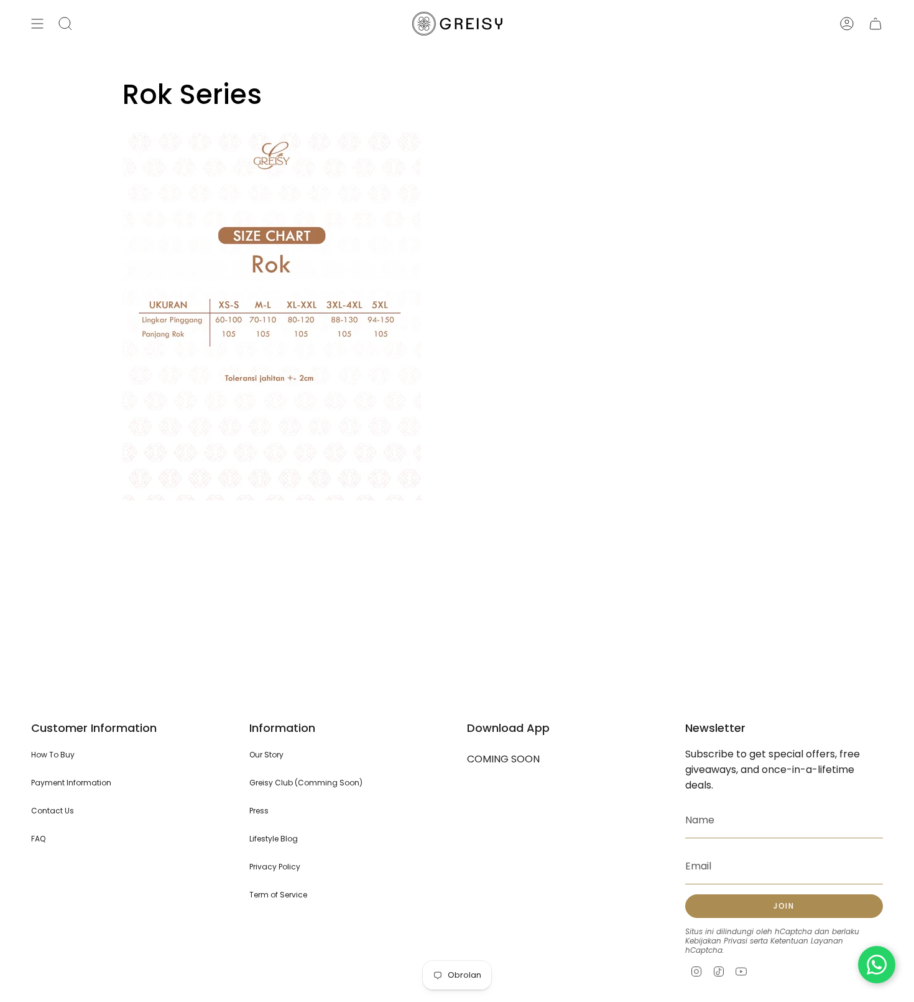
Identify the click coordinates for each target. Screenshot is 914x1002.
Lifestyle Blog (273, 838)
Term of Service (278, 894)
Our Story (266, 754)
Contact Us (52, 810)
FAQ (38, 838)
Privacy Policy (274, 866)
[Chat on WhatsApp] (876, 964)
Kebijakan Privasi (716, 940)
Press (259, 810)
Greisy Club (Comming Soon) (305, 782)
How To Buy (53, 754)
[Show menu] (37, 23)
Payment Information (71, 782)
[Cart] (875, 23)
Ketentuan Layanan (806, 940)
